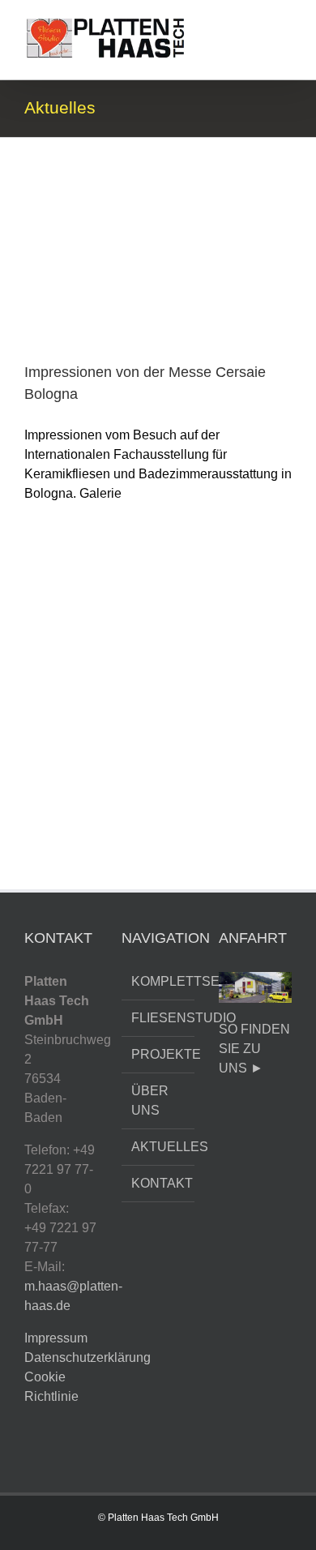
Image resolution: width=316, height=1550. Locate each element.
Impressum (56, 1338)
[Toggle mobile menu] (285, 24)
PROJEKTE (158, 1054)
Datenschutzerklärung (87, 1357)
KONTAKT (158, 1183)
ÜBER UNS (150, 1100)
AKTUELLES (158, 1147)
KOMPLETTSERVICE (158, 981)
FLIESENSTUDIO (158, 1018)
